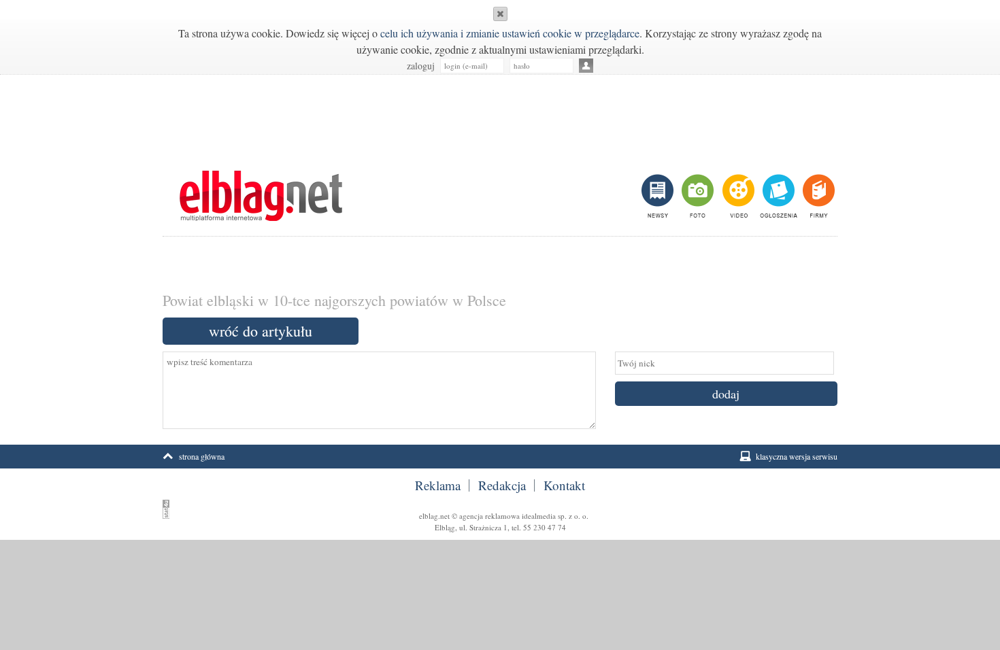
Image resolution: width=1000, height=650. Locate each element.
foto (697, 196)
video (737, 196)
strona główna (201, 456)
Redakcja (502, 485)
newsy (659, 196)
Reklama (438, 485)
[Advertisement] (500, 116)
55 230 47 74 (544, 527)
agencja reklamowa (489, 516)
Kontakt (564, 485)
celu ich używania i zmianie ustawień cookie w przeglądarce (509, 33)
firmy (817, 196)
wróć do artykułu (260, 331)
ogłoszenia (777, 196)
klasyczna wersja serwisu (796, 456)
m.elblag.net (261, 196)
